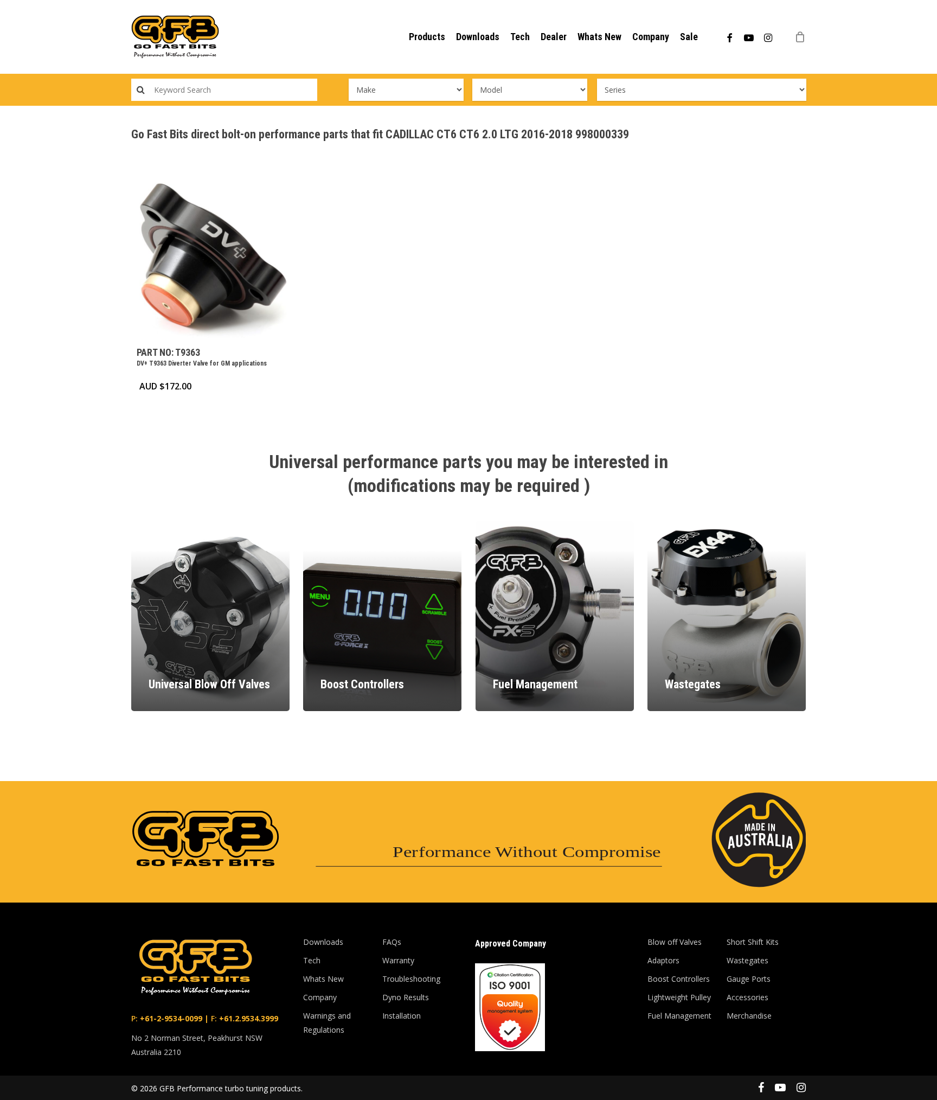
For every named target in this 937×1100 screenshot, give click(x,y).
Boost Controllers (678, 979)
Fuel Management (679, 1016)
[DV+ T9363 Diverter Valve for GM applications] (212, 257)
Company (320, 997)
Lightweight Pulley (679, 997)
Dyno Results (405, 997)
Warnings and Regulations (327, 1023)
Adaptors (663, 960)
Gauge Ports (749, 979)
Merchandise (749, 1016)
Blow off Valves (674, 942)
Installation (401, 1016)
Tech (311, 960)
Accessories (747, 997)
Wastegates (747, 960)
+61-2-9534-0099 (170, 1018)
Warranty (398, 960)
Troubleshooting (411, 979)
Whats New (323, 979)
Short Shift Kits (753, 942)
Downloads (323, 942)
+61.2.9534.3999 (247, 1018)
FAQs (391, 942)
